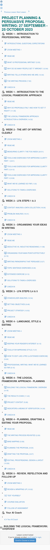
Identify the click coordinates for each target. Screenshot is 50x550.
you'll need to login (34, 537)
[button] (1, 2)
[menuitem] (1, 5)
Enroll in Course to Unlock (25, 540)
